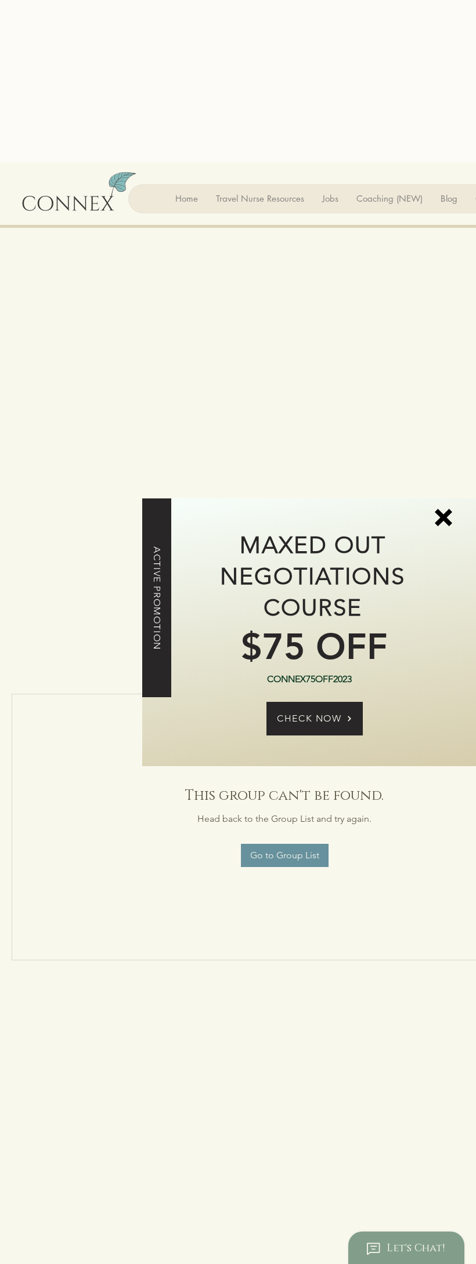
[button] (443, 517)
